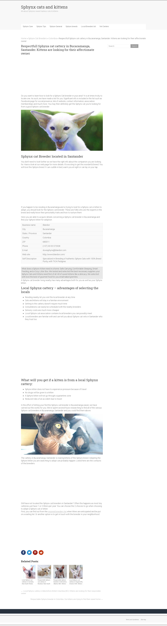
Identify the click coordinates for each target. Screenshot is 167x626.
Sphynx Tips (41, 26)
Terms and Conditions (132, 619)
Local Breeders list (88, 26)
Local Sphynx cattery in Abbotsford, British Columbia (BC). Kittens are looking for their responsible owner (61, 592)
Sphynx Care (28, 26)
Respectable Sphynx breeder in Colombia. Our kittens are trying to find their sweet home (67, 599)
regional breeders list (57, 511)
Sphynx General (56, 26)
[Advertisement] (62, 75)
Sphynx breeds (71, 26)
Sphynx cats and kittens (44, 7)
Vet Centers (104, 26)
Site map (143, 619)
